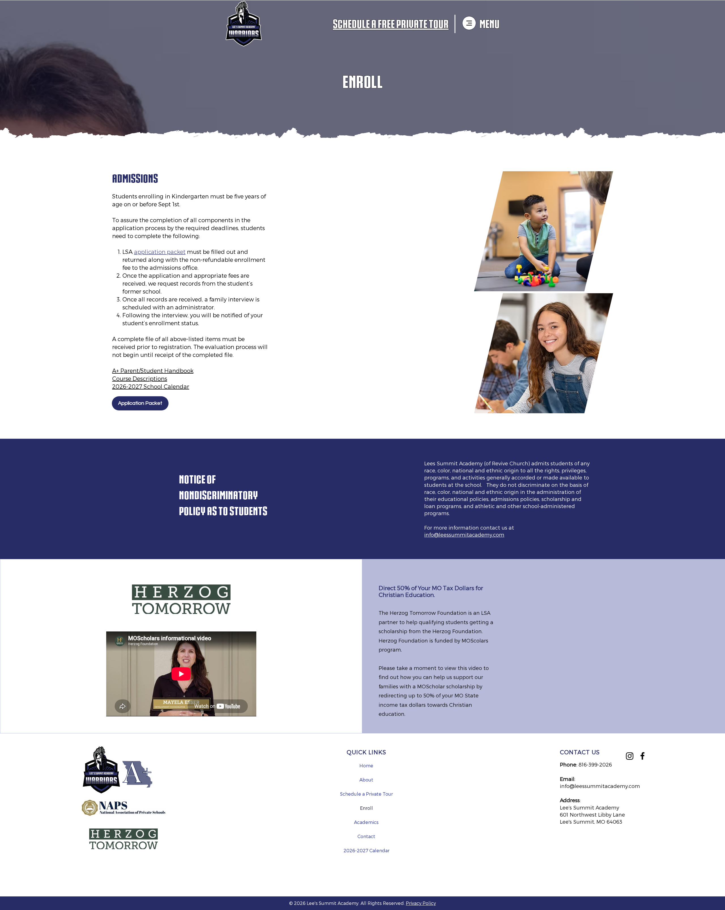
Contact (366, 836)
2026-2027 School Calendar (150, 386)
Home (366, 765)
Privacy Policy (421, 903)
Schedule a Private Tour (366, 793)
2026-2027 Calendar (366, 850)
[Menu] (469, 23)
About (366, 779)
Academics (366, 822)
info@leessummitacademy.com (464, 535)
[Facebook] (642, 756)
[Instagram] (630, 756)
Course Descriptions (139, 378)
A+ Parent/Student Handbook (152, 370)
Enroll (366, 808)
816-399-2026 (595, 764)
